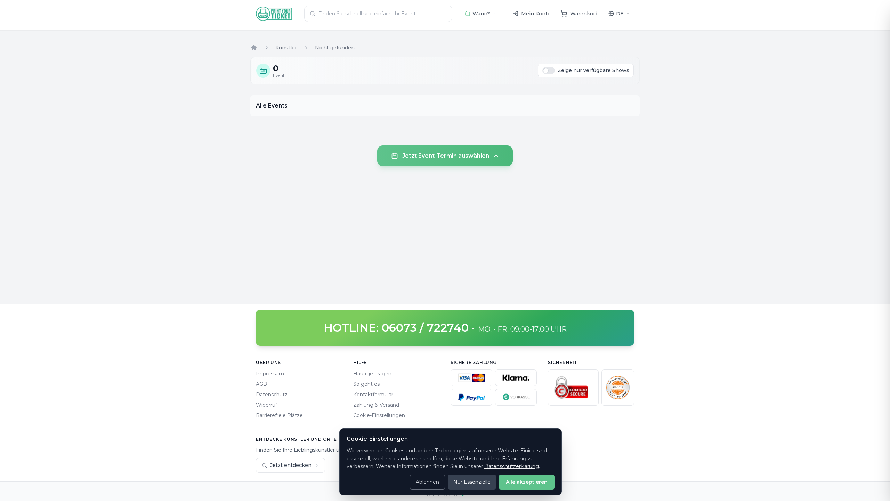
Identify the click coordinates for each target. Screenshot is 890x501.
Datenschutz (272, 394)
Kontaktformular (373, 394)
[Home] (253, 47)
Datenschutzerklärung (511, 466)
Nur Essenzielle (472, 482)
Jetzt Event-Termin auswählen (445, 155)
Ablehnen (427, 482)
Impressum (270, 374)
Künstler (286, 48)
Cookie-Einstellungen (379, 415)
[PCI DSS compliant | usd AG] (617, 387)
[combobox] (378, 14)
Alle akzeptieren (527, 482)
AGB (261, 384)
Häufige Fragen (372, 374)
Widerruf (266, 405)
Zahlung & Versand (376, 405)
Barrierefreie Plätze (279, 415)
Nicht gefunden (335, 48)
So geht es (366, 384)
